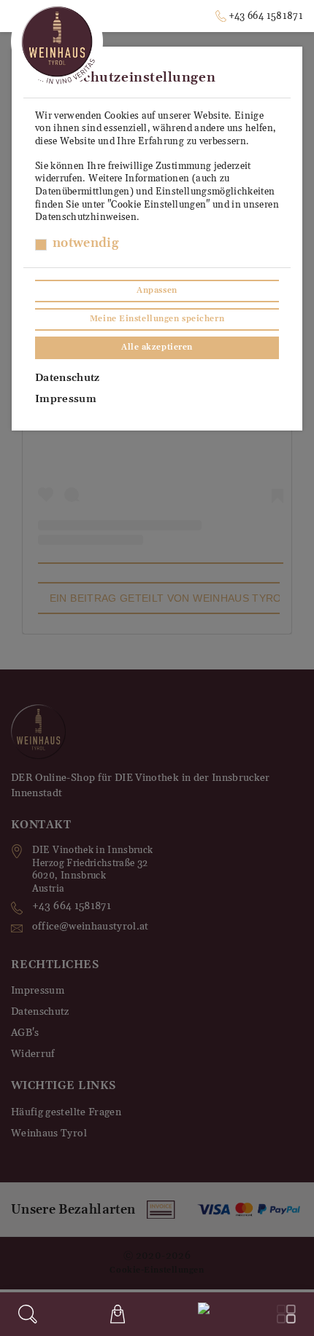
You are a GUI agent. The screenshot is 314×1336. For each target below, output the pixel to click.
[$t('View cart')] (117, 1314)
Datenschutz (67, 378)
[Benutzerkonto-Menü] (201, 1312)
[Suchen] (28, 1314)
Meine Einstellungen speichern (157, 319)
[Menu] (286, 1314)
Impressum (65, 399)
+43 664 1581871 (266, 16)
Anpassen (157, 291)
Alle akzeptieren (157, 347)
